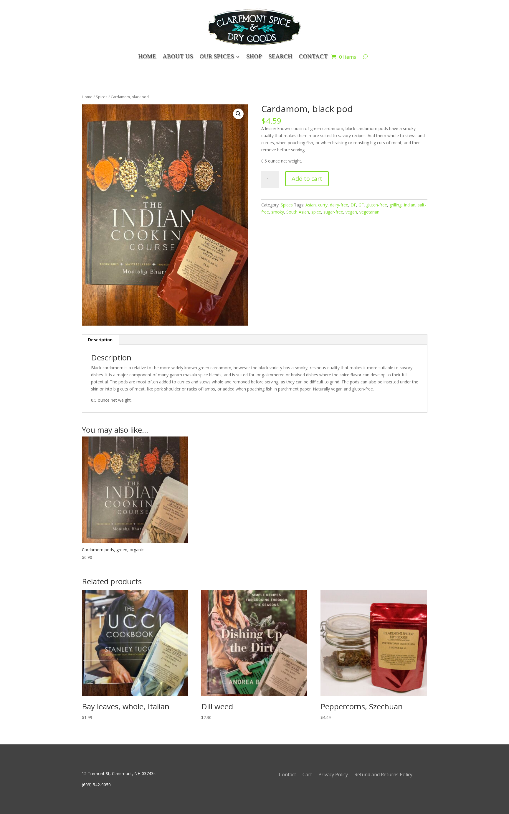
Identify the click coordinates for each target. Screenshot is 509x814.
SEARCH (280, 56)
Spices (102, 96)
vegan (351, 212)
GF (361, 205)
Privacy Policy (333, 775)
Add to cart (307, 179)
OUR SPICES (216, 56)
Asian (310, 205)
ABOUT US (178, 56)
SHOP (254, 56)
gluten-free (376, 205)
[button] (238, 114)
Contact (287, 775)
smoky (277, 212)
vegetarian (369, 212)
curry (323, 205)
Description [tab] (100, 339)
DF (353, 205)
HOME (147, 56)
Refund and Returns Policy (383, 775)
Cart (307, 775)
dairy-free (339, 205)
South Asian (297, 212)
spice (316, 212)
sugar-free (333, 212)
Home (87, 96)
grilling (395, 205)
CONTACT (313, 56)
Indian (409, 205)
